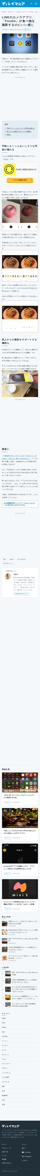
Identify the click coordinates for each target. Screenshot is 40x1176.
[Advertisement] (20, 98)
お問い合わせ (6, 1163)
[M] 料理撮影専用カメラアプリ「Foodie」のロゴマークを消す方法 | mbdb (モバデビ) (19, 504)
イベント (5, 1041)
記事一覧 (5, 1152)
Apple (4, 1018)
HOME (4, 12)
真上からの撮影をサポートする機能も (19, 131)
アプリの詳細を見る (20, 180)
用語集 (4, 1159)
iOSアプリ (11, 12)
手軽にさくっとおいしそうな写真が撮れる (20, 128)
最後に (9, 134)
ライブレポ (5, 1082)
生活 (3, 1100)
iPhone (4, 1027)
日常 (3, 1091)
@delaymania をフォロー (21, 593)
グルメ (4, 1059)
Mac (3, 1032)
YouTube (4, 1036)
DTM (3, 1023)
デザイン (5, 1068)
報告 (3, 1086)
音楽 (3, 1104)
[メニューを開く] (36, 4)
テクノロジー (6, 1063)
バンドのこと (6, 1072)
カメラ (4, 1050)
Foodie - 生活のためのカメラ (26, 169)
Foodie (5, 159)
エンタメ (5, 1045)
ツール (4, 1155)
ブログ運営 (5, 1077)
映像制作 (5, 1095)
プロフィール (6, 1148)
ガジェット (5, 1054)
